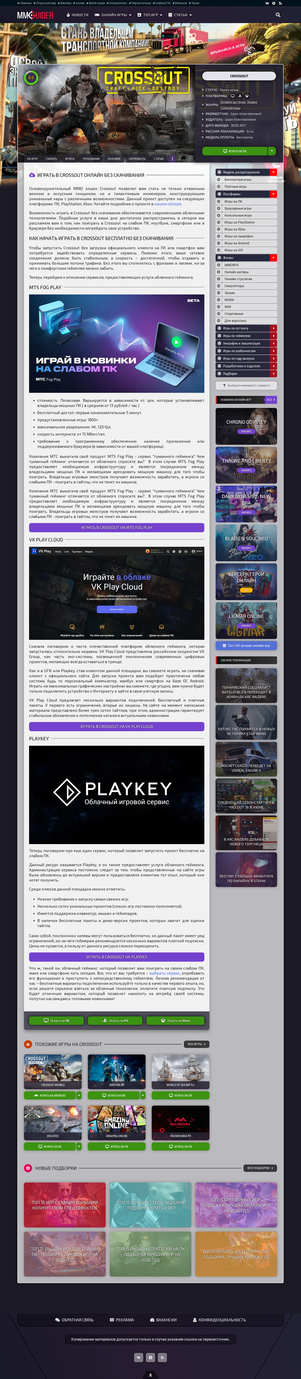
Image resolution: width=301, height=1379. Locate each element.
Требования (91, 159)
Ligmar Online (246, 616)
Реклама (125, 1319)
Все (269, 399)
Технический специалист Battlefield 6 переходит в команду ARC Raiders (246, 692)
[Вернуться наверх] (150, 1375)
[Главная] (35, 15)
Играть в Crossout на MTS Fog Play (116, 527)
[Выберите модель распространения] (219, 180)
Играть (70, 159)
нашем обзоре (167, 203)
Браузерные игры (238, 208)
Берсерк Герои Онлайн (246, 577)
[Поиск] (278, 15)
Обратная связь (78, 1319)
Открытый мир (46, 3)
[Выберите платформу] (219, 201)
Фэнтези (65, 3)
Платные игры (236, 187)
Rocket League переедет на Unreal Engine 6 (246, 768)
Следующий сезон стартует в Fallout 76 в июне (246, 804)
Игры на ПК (233, 201)
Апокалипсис (118, 3)
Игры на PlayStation (240, 222)
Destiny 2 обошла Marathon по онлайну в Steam (246, 878)
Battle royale (97, 3)
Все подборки (258, 1168)
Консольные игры (238, 215)
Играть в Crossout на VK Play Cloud (116, 726)
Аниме (80, 3)
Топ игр (150, 14)
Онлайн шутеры (233, 102)
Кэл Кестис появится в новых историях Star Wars (246, 731)
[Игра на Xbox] (247, 96)
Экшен (252, 102)
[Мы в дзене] (273, 3)
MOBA (229, 300)
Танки (195, 3)
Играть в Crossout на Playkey (116, 957)
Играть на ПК (237, 151)
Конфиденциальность (222, 1319)
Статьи (180, 14)
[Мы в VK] (267, 3)
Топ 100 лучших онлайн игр (249, 646)
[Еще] (172, 159)
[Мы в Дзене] (150, 1357)
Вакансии (166, 1319)
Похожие (114, 159)
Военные (181, 3)
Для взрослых (235, 321)
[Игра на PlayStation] (240, 96)
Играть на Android (53, 1095)
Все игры (195, 1044)
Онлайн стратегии (238, 279)
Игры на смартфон (239, 236)
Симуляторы (230, 108)
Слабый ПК (163, 3)
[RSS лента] (280, 3)
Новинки (26, 3)
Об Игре (32, 159)
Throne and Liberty (246, 461)
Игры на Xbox (235, 229)
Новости (80, 14)
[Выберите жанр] (219, 265)
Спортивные (234, 314)
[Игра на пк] (233, 96)
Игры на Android (237, 243)
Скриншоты (137, 159)
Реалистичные (141, 3)
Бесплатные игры (238, 180)
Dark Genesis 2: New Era (246, 499)
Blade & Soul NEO (246, 538)
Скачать (51, 159)
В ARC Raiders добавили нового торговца (246, 841)
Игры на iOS (234, 250)
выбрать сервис (164, 973)
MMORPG (232, 265)
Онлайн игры (114, 14)
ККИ (228, 307)
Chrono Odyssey (246, 422)
